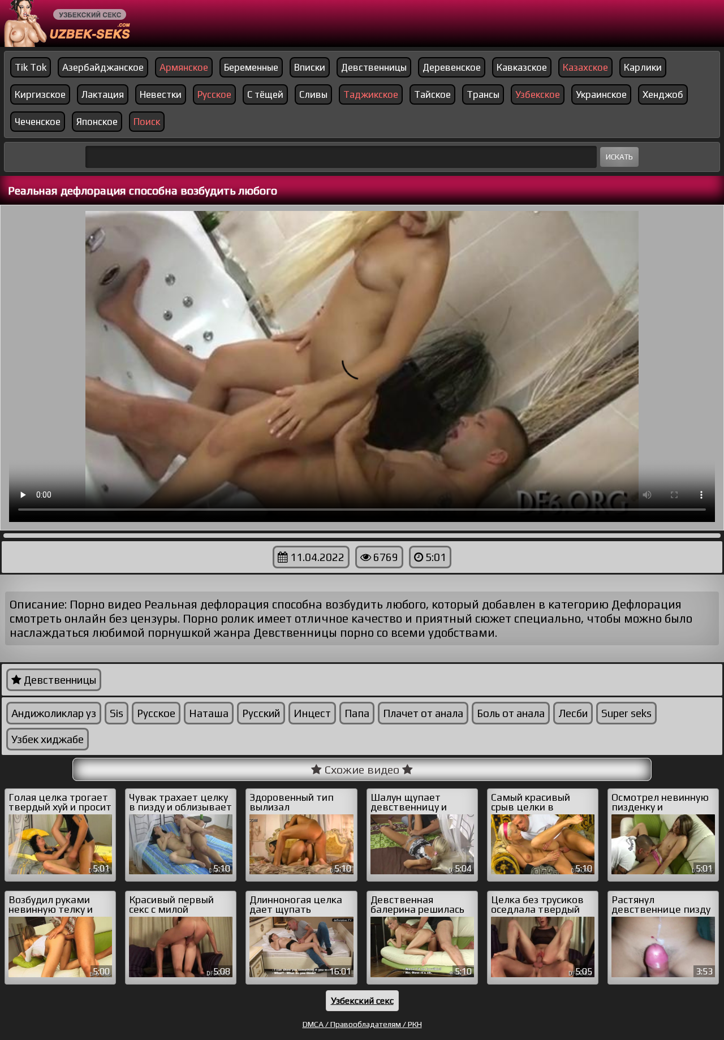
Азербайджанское (103, 67)
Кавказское (522, 67)
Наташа (209, 713)
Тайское (432, 94)
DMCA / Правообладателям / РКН (362, 1024)
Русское (156, 713)
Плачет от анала (423, 713)
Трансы (483, 94)
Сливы (313, 94)
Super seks (626, 713)
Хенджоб (663, 94)
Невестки (161, 94)
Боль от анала (511, 713)
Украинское (601, 94)
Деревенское (452, 67)
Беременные (251, 67)
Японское (97, 121)
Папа (356, 713)
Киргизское (40, 94)
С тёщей (265, 94)
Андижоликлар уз (53, 713)
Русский (261, 713)
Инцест (312, 713)
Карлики (643, 67)
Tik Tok (30, 67)
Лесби (573, 713)
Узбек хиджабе (47, 739)
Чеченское (38, 121)
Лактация (102, 94)
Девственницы (374, 67)
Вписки (309, 67)
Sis (116, 713)
